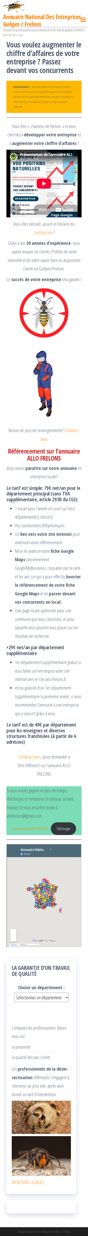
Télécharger (63, 828)
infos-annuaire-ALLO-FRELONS (30, 828)
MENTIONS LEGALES (28, 1182)
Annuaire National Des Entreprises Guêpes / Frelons (42, 20)
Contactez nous (29, 756)
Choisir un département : (41, 987)
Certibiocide (43, 232)
